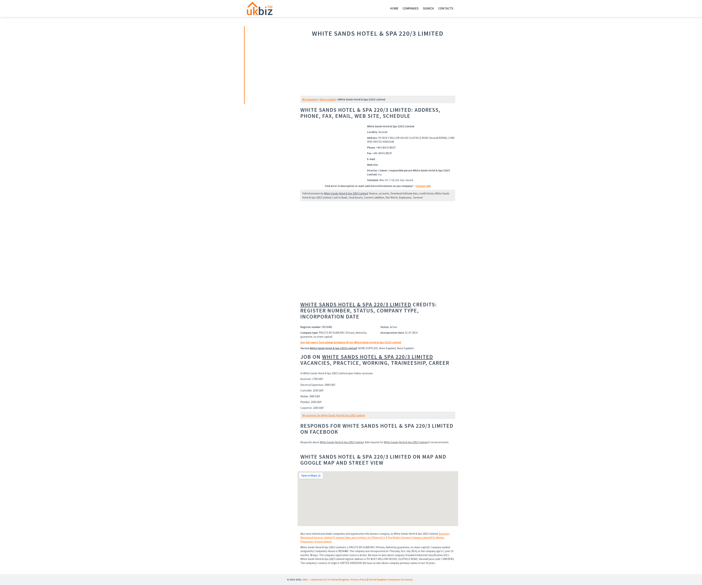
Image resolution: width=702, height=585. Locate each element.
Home (394, 8)
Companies (411, 8)
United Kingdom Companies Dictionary (390, 579)
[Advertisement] (270, 64)
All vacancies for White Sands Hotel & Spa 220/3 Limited (333, 415)
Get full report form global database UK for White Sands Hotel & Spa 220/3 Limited (350, 342)
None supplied (328, 99)
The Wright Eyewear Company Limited (409, 537)
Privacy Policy (359, 579)
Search (428, 8)
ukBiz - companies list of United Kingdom (325, 579)
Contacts (445, 8)
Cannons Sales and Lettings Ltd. (352, 537)
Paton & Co (379, 537)
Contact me (423, 186)
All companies (310, 99)
